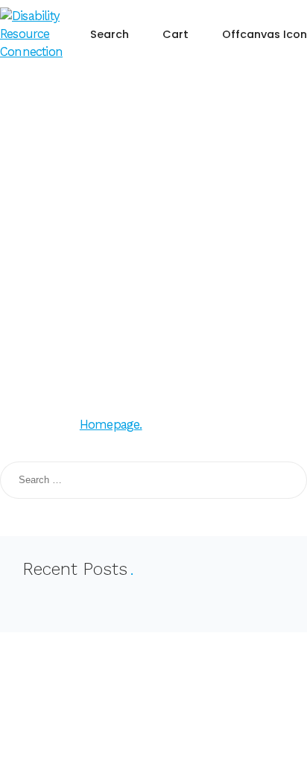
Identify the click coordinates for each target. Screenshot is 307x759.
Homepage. (111, 425)
